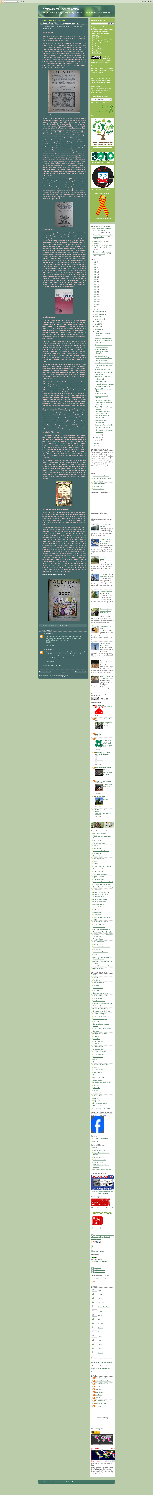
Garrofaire (96, 1031)
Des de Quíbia (97, 998)
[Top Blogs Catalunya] (98, 1272)
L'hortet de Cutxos (98, 907)
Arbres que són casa (101, 393)
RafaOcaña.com (98, 1072)
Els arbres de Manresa (100, 869)
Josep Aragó (96, 45)
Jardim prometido (100, 379)
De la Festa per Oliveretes (103, 370)
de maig (97, 329)
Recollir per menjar (98, 941)
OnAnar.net (96, 1062)
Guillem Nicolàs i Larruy (100, 41)
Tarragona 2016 (97, 1080)
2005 (95, 445)
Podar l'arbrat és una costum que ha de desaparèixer (106, 610)
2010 (95, 302)
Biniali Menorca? (98, 241)
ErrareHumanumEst (101, 1378)
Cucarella (96, 990)
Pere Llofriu (96, 51)
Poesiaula (96, 1067)
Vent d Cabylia (97, 1093)
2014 (95, 292)
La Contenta (96, 1039)
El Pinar (95, 864)
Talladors (98, 739)
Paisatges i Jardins (99, 927)
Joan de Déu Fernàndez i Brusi (102, 39)
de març (97, 435)
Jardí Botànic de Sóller (100, 899)
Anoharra (95, 977)
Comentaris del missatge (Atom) (58, 676)
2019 (95, 279)
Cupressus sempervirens (100, 993)
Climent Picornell (98, 988)
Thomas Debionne (98, 49)
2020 (95, 277)
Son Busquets (97, 949)
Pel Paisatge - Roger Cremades (102, 932)
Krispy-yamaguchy (98, 904)
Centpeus (96, 985)
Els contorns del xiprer (100, 1019)
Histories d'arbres (98, 481)
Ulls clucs (96, 1085)
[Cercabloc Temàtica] (96, 1268)
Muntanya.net (97, 915)
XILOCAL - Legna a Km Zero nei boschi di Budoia (107, 771)
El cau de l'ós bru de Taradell (101, 1011)
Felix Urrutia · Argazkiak (100, 874)
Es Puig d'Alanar (98, 871)
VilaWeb (95, 1141)
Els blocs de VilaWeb (99, 1160)
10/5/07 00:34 (50, 645)
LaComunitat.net (98, 1162)
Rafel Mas (95, 35)
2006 (95, 443)
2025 (95, 264)
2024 (95, 267)
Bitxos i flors (97, 848)
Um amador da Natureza (100, 952)
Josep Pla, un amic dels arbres (104, 363)
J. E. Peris (98, 1386)
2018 (95, 282)
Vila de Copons (97, 1095)
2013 (95, 294)
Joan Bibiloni (96, 37)
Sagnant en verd (98, 944)
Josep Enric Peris (98, 43)
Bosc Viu (98, 734)
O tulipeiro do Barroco (107, 798)
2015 (95, 289)
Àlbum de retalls (98, 1106)
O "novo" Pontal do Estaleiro (107, 785)
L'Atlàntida (96, 1036)
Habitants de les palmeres (102, 376)
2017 (95, 284)
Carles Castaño (97, 53)
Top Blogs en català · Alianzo (102, 1169)
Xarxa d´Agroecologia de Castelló (103, 966)
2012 (95, 297)
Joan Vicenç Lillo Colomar (100, 33)
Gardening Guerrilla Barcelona (102, 884)
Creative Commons (103, 62)
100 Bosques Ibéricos (99, 833)
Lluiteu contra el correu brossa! (101, 1362)
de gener (98, 440)
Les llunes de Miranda (99, 1052)
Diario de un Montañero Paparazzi (103, 1003)
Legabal (48, 633)
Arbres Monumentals (99, 843)
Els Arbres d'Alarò (98, 489)
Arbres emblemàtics (99, 483)
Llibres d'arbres (97, 486)
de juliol (97, 324)
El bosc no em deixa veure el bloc (103, 866)
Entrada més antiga (81, 672)
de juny (97, 326)
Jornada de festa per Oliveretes (104, 384)
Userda (95, 954)
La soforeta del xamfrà (101, 349)
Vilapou (95, 1098)
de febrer (98, 437)
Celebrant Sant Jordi (101, 360)
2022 (95, 272)
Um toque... (96, 1090)
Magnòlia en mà (98, 1057)
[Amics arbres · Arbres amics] (97, 1132)
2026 (95, 262)
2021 (95, 274)
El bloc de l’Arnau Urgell (100, 1006)
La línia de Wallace (98, 1044)
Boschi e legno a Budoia (103, 767)
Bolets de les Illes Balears (101, 851)
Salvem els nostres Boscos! (101, 947)
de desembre (99, 311)
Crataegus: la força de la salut (104, 425)
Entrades (97, 1278)
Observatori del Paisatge (100, 921)
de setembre (99, 319)
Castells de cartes (98, 983)
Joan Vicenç (99, 1389)
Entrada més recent (45, 672)
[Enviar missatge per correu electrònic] (65, 625)
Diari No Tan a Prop (99, 1001)
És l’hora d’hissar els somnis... (102, 1108)
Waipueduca (96, 1101)
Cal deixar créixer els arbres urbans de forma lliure (106, 541)
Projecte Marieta (98, 939)
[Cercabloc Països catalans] (98, 1270)
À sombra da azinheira (100, 1103)
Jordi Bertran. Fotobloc (100, 1033)
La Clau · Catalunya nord (100, 1138)
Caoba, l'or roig (99, 422)
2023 (95, 269)
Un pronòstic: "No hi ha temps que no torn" (60, 23)
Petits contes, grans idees (101, 1064)
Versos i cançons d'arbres (101, 476)
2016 (95, 287)
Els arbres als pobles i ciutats (102, 478)
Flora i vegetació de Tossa (101, 879)
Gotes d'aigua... (98, 889)
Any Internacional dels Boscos (102, 147)
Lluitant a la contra (98, 1054)
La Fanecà (96, 909)
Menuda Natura (97, 912)
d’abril (97, 331)
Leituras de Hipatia (98, 1049)
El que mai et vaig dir (99, 1014)
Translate (106, 102)
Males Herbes (99, 705)
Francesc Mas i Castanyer (100, 31)
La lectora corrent (98, 1041)
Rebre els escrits (96, 93)
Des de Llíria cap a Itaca (100, 995)
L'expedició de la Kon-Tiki (102, 386)
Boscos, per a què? (100, 420)
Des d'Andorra (97, 853)
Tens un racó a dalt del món (101, 1083)
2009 (95, 304)
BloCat (95, 1147)
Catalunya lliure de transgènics (104, 338)
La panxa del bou (98, 1046)
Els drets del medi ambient (103, 400)
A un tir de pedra (98, 840)
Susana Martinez (100, 1400)
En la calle (96, 1021)
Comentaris (97, 1282)
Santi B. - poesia (98, 1075)
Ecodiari (95, 861)
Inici (63, 672)
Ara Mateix (96, 980)
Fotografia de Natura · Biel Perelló (103, 882)
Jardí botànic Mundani (99, 902)
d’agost (97, 321)
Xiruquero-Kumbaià (98, 968)
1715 (94, 975)
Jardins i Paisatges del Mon (101, 892)
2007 (95, 309)
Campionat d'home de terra (103, 427)
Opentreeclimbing (98, 924)
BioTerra (95, 846)
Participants (105, 1193)
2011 (95, 299)
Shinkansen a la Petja (99, 1077)
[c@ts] (97, 1225)
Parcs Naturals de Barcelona (101, 929)
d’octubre (98, 316)
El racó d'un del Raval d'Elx (101, 1016)
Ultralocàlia (96, 1088)
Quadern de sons (98, 1070)
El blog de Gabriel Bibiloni (101, 1008)
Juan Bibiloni (99, 1392)
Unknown (49, 649)
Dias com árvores (98, 856)
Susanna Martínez (98, 47)
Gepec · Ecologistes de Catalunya (103, 887)
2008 (95, 307)
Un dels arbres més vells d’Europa (107, 723)
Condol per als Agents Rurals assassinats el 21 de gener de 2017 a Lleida (107, 744)
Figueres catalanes (98, 877)
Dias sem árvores (98, 858)
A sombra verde (100, 796)
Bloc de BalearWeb (99, 1150)
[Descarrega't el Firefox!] (97, 1248)
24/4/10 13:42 (50, 661)
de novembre (99, 314)
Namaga (95, 1059)
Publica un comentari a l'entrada (51, 665)
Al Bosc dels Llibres (101, 381)
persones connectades (100, 1261)
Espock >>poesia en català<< (102, 1028)
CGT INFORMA (107, 707)
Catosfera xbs (97, 1157)
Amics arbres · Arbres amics (61, 8)
